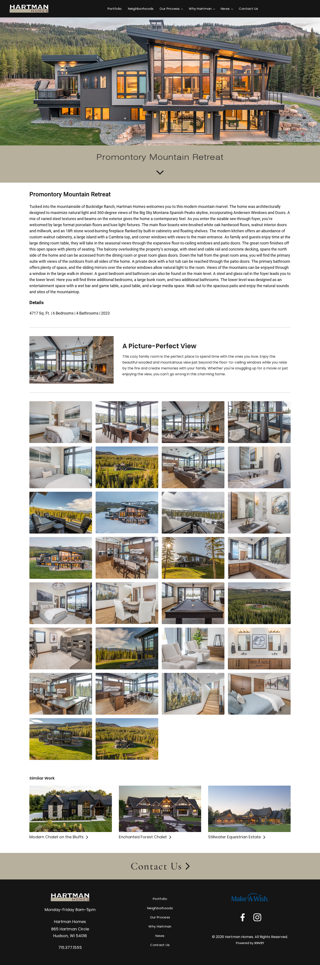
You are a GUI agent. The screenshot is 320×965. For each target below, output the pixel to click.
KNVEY (259, 943)
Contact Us (248, 8)
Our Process (170, 8)
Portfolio (115, 8)
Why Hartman (200, 8)
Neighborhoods (141, 8)
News (225, 8)
